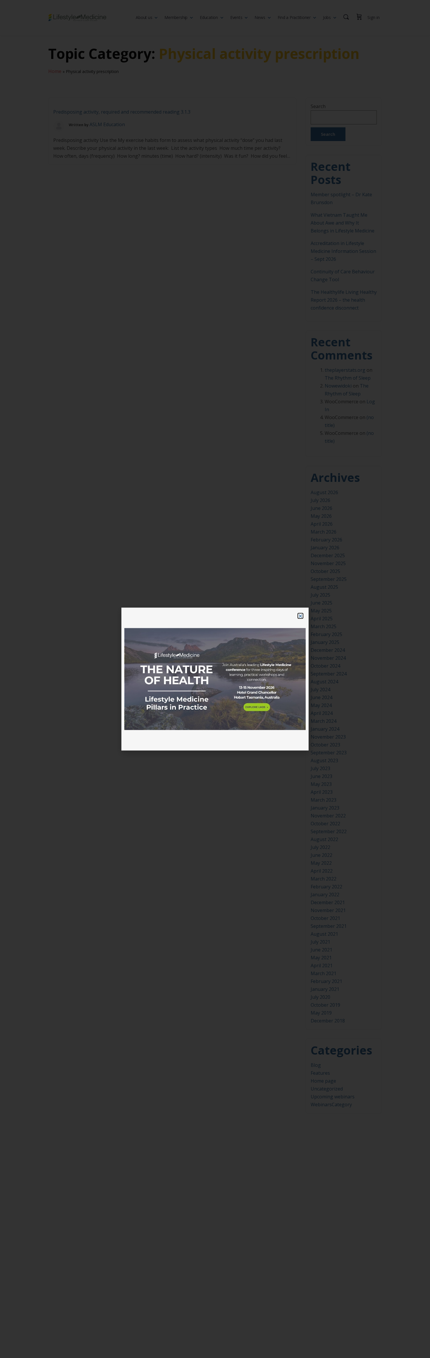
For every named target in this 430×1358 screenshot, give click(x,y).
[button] (300, 616)
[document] (215, 679)
